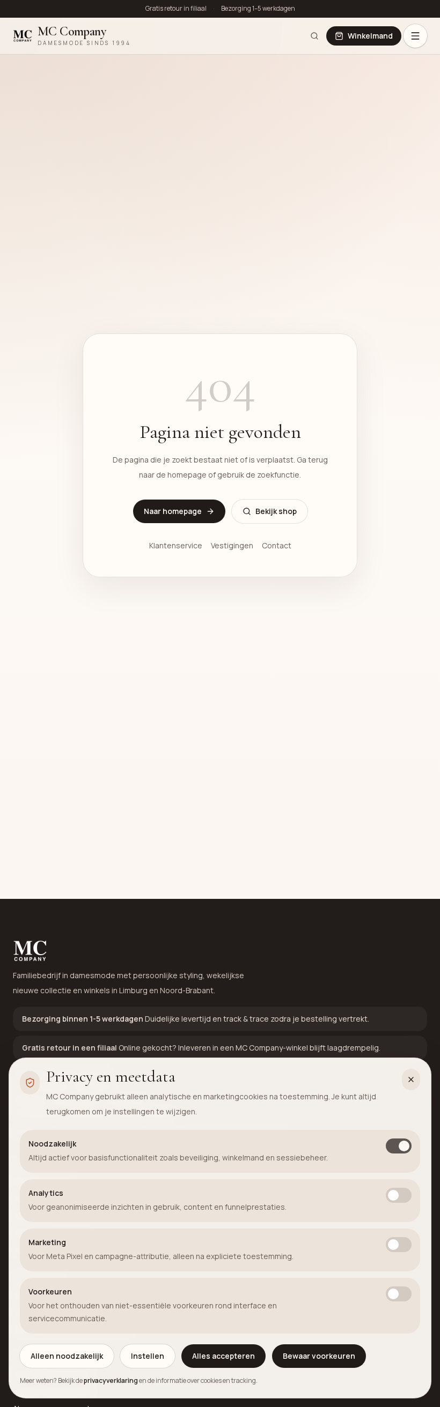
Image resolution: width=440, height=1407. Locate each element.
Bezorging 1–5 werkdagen (258, 8)
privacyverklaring (111, 1380)
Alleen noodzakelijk (67, 1356)
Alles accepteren (223, 1356)
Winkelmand (370, 36)
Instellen (147, 1356)
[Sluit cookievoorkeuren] (411, 1079)
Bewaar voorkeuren (319, 1356)
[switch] (399, 1145)
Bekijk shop (276, 511)
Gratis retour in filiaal (176, 8)
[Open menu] (415, 36)
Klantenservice (175, 545)
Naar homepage (173, 511)
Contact (276, 545)
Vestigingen (232, 545)
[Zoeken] (314, 36)
